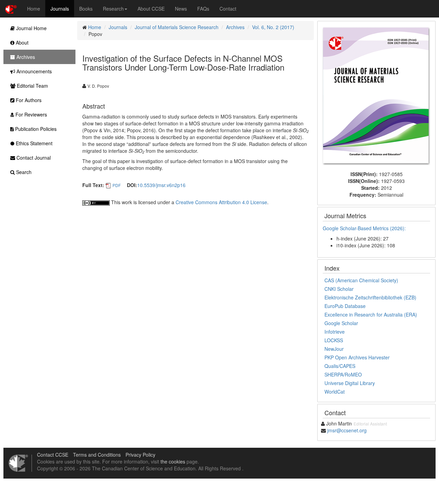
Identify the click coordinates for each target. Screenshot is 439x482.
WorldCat (334, 391)
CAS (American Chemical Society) (361, 280)
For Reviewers (30, 114)
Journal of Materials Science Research (176, 27)
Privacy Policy (140, 454)
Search (23, 172)
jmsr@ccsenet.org (347, 430)
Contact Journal (33, 157)
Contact (228, 8)
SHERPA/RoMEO (343, 374)
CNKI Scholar (339, 288)
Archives (235, 27)
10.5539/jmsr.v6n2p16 (161, 185)
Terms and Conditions (97, 454)
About (21, 42)
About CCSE (151, 8)
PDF (116, 185)
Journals (59, 8)
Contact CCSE (52, 454)
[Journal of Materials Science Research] (376, 95)
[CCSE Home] (11, 8)
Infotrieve (334, 331)
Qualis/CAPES (339, 365)
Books (86, 8)
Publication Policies (35, 128)
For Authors (27, 100)
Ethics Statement (33, 143)
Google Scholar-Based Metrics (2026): (365, 228)
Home (33, 8)
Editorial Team (31, 85)
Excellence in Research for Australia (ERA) (370, 314)
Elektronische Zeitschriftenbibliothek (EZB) (370, 297)
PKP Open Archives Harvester (357, 357)
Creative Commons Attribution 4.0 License (221, 202)
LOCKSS (333, 340)
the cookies (173, 461)
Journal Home (31, 28)
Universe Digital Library (349, 383)
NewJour (334, 348)
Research (113, 8)
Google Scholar (341, 323)
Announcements (33, 71)
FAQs (203, 8)
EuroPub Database (345, 305)
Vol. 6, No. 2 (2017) (273, 27)
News (181, 8)
